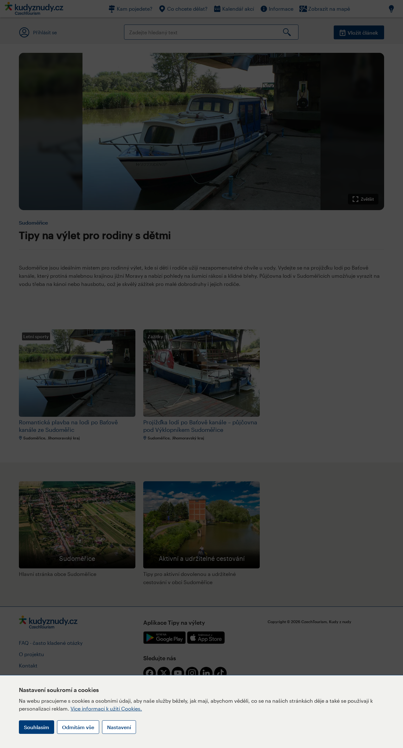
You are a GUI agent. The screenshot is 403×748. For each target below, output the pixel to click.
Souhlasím (36, 727)
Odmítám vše (78, 727)
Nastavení (119, 727)
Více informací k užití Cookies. (106, 709)
